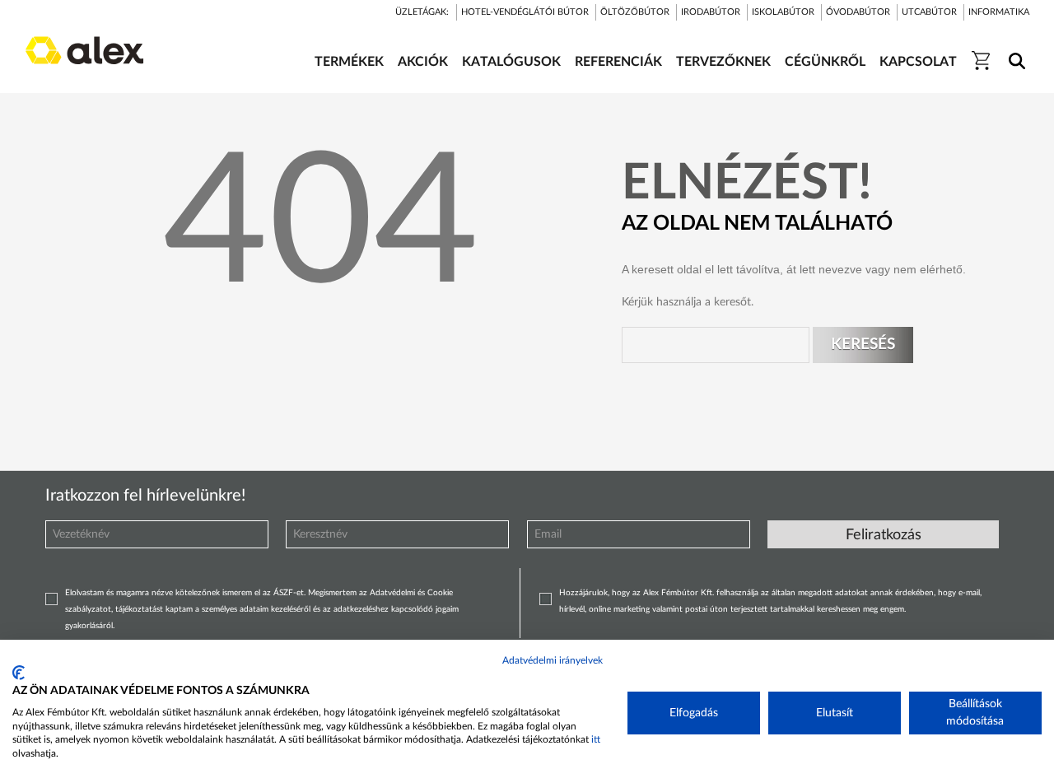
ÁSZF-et (288, 593)
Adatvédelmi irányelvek (552, 660)
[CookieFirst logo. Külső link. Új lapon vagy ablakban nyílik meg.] (18, 672)
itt (595, 739)
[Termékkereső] (1014, 50)
